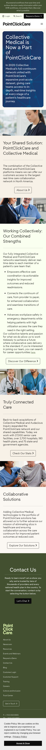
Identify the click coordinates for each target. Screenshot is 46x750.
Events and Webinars (11, 653)
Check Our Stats (22, 453)
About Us (21, 190)
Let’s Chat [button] (22, 600)
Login (7, 16)
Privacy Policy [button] (20, 736)
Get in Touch (10, 703)
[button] (42, 24)
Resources (7, 649)
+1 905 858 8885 (12, 715)
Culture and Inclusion (11, 691)
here (33, 352)
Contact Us (7, 663)
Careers (6, 686)
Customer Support (10, 677)
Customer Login (9, 672)
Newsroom (7, 644)
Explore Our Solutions (22, 545)
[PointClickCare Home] (17, 23)
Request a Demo (10, 658)
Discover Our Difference (22, 361)
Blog (5, 667)
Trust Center (8, 695)
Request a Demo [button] (33, 16)
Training (6, 681)
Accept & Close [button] (23, 743)
